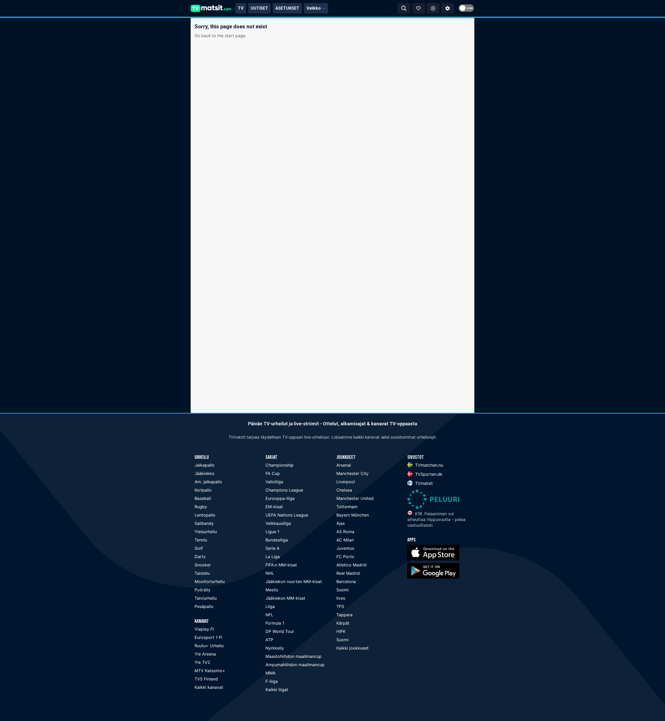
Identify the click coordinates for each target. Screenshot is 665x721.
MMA (270, 673)
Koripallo (203, 490)
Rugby (201, 506)
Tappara (344, 614)
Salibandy (204, 523)
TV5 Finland (206, 679)
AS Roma (345, 531)
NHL (269, 573)
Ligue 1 (272, 531)
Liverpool (345, 481)
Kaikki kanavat (209, 687)
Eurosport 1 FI (208, 637)
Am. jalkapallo (208, 481)
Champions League (284, 490)
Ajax (340, 523)
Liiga (270, 606)
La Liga (272, 556)
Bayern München (352, 515)
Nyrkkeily (274, 648)
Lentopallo (205, 515)
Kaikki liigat (276, 689)
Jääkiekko (205, 473)
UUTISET (259, 8)
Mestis (271, 589)
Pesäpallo (204, 606)
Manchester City (352, 473)
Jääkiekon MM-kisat (285, 598)
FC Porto (345, 556)
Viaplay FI (204, 629)
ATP (269, 639)
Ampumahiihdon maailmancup (294, 664)
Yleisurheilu (206, 531)
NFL (269, 614)
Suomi (342, 589)
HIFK (340, 631)
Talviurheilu (206, 598)
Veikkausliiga (278, 523)
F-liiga (271, 681)
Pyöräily (202, 589)
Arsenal (343, 465)
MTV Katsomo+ (210, 670)
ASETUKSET (287, 8)
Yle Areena (205, 654)
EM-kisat (274, 506)
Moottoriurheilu (210, 581)
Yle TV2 (202, 662)
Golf (199, 548)
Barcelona (346, 581)
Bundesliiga (276, 540)
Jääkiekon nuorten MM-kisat (293, 581)
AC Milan (345, 540)
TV (240, 8)
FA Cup (272, 473)
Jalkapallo (205, 465)
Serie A (272, 548)
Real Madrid (348, 573)
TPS (340, 606)
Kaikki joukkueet (352, 648)
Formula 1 (274, 623)
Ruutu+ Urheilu (209, 645)
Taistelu (202, 573)
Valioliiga (274, 481)
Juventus (345, 548)
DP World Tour (279, 631)
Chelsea (344, 490)
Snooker (203, 564)
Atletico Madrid (351, 564)
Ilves (340, 598)
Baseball (203, 498)
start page (235, 35)
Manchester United (355, 498)
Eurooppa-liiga (280, 498)
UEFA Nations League (286, 515)
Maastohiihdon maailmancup (293, 656)
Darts (200, 556)
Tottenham (346, 506)
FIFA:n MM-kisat (281, 564)
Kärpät (342, 623)
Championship (279, 465)
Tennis (201, 540)
